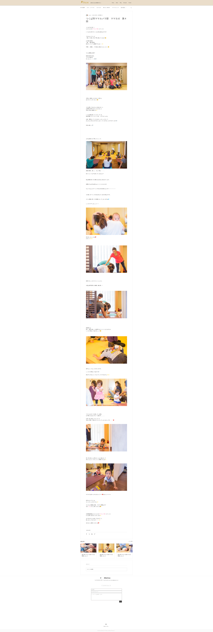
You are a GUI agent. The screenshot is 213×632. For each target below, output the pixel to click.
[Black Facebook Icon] (101, 578)
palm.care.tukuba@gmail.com (112, 580)
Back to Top (106, 626)
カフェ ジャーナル (90, 7)
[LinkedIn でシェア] (91, 534)
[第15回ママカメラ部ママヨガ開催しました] (124, 548)
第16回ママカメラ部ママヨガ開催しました (106, 555)
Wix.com (113, 630)
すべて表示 (131, 541)
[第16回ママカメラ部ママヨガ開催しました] (107, 548)
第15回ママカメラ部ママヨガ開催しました (124, 555)
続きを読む (123, 7)
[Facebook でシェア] (86, 534)
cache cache (99, 7)
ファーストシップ (115, 7)
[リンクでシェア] (94, 534)
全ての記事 (82, 7)
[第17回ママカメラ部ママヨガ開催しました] (88, 548)
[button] (131, 7)
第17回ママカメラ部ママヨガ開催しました (88, 555)
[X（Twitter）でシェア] (89, 534)
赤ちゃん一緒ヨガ (106, 7)
